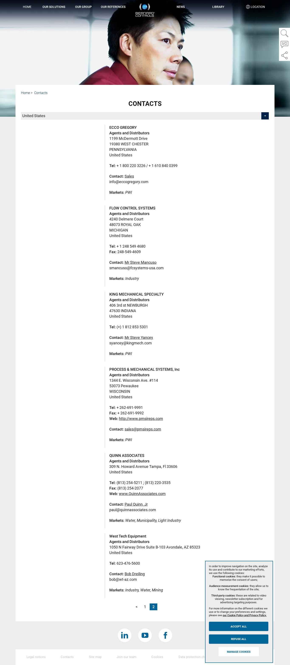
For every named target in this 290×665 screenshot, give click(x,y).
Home (27, 6)
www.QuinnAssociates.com (142, 493)
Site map (95, 657)
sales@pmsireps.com (143, 429)
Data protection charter (195, 657)
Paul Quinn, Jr (136, 504)
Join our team (126, 657)
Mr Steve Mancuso (140, 262)
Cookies (157, 657)
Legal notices (36, 657)
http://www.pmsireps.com (141, 418)
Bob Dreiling (135, 574)
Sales (129, 176)
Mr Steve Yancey (139, 337)
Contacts (67, 657)
